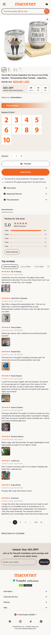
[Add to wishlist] (47, 19)
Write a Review (12, 252)
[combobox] (25, 11)
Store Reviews (7, 209)
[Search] (46, 11)
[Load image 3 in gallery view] (15, 69)
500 (36, 522)
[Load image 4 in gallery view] (21, 69)
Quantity (4, 156)
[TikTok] (30, 621)
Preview (27, 163)
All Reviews (10, 267)
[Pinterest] (41, 621)
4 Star (39, 267)
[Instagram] (20, 621)
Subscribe (44, 562)
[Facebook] (10, 621)
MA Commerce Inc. (29, 629)
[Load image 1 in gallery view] (4, 69)
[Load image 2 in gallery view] (9, 69)
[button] (25, 112)
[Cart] (47, 4)
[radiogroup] (25, 130)
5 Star (26, 267)
